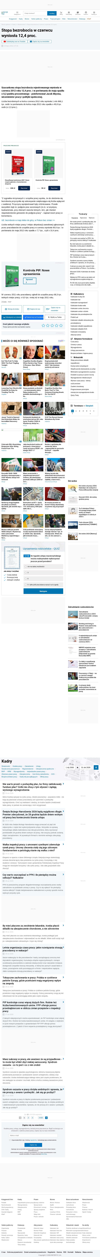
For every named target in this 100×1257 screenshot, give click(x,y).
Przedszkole (21, 1228)
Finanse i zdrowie (55, 1214)
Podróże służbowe (72, 1235)
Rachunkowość (6, 1205)
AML (67, 1219)
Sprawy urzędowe (39, 1209)
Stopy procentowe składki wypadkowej (79, 361)
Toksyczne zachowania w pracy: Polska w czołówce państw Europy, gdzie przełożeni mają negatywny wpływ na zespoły (82, 251)
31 (72, 411)
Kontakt (71, 1252)
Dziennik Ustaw (38, 1228)
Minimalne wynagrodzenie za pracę (83, 372)
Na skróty (85, 1225)
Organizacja (5, 1228)
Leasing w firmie (55, 1212)
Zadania (4, 1233)
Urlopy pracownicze (77, 350)
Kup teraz (24, 188)
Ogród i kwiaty (86, 1212)
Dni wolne (72, 481)
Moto (64, 19)
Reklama (78, 1252)
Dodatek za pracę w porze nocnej (82, 375)
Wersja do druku (13, 309)
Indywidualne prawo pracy (36, 771)
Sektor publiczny (36, 19)
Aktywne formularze (83, 338)
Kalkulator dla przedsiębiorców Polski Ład (81, 315)
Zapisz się (33, 1145)
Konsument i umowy (40, 1207)
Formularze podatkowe (89, 1237)
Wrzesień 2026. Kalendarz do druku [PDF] (82, 273)
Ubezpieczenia (25, 774)
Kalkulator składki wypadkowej (81, 326)
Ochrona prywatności (15, 1252)
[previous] (20, 1118)
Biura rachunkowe (72, 1199)
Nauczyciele (21, 1233)
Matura (20, 1240)
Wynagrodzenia (76, 347)
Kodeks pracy (17, 766)
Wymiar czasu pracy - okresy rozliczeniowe (81, 382)
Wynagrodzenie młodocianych (81, 378)
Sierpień (89, 405)
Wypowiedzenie (27, 769)
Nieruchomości (72, 19)
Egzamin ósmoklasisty (24, 1242)
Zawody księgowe (6, 1212)
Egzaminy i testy (23, 1235)
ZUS (52, 774)
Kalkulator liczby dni (78, 297)
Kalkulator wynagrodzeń (79, 302)
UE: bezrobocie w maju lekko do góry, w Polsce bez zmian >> (28, 220)
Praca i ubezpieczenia (57, 1207)
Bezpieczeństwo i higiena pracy (82, 353)
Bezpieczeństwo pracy (9, 777)
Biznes (27, 19)
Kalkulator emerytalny (78, 332)
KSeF (89, 19)
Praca (35, 1212)
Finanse (84, 1207)
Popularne (75, 218)
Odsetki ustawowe (71, 1237)
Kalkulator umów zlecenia (80, 308)
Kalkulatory (79, 294)
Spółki (52, 1205)
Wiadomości (21, 24)
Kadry (21, 19)
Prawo (46, 19)
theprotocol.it (86, 1240)
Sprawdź (29, 280)
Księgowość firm (7, 1199)
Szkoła (20, 1230)
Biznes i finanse (55, 1202)
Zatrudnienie (29, 766)
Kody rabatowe (87, 1233)
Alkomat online (76, 335)
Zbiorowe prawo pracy (9, 774)
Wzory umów (86, 1235)
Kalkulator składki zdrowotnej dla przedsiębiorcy (82, 321)
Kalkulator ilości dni (56, 1230)
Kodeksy (36, 1242)
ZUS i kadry (5, 1209)
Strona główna (5, 24)
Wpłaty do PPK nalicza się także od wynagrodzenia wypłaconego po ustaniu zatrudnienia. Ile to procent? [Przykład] (82, 278)
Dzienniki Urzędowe (40, 1233)
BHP (3, 771)
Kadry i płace (5, 1237)
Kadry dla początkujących (29, 777)
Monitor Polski (38, 1230)
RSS (64, 1252)
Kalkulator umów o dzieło (79, 311)
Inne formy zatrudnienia (41, 774)
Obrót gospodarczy (7, 1207)
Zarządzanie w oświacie (25, 1237)
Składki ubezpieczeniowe (74, 1233)
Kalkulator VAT (54, 1233)
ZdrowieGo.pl (86, 1228)
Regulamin (51, 1252)
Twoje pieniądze (55, 19)
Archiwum (85, 1230)
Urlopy (38, 766)
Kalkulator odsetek (55, 1235)
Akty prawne (38, 1225)
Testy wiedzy (21, 1244)
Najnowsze (83, 218)
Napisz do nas (35, 309)
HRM (9, 771)
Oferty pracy (44, 777)
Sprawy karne (38, 1205)
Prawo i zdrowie (39, 1216)
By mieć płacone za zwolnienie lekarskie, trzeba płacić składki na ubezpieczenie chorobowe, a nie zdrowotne (81, 245)
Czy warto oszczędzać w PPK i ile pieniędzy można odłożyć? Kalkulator (83, 239)
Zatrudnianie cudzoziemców (81, 607)
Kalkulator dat (75, 300)
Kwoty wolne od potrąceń (79, 366)
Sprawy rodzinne (39, 1202)
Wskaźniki (78, 357)
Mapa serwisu (88, 1252)
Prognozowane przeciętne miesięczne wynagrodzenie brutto (82, 391)
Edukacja (82, 19)
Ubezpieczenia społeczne (45, 769)
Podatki (3, 1202)
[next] (46, 1118)
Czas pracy (75, 341)
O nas (3, 1252)
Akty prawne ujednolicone (42, 1240)
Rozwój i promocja (7, 1235)
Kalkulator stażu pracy (57, 1237)
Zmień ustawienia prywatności (35, 1252)
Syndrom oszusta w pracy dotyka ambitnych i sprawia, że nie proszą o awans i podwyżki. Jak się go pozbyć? (82, 262)
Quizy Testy (75, 395)
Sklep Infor (37, 1214)
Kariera (59, 1252)
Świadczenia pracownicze (11, 769)
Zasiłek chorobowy (77, 386)
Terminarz (78, 405)
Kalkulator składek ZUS (79, 329)
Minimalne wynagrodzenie (74, 1230)
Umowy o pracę (76, 344)
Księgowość (13, 19)
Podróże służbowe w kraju (74, 1228)
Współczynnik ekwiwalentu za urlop (83, 369)
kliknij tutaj (44, 1154)
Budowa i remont (87, 1209)
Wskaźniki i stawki (72, 1225)
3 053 (41, 1118)
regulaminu (33, 1140)
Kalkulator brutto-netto (78, 305)
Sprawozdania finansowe (74, 1216)
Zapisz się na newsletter (55, 309)
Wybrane (91, 218)
